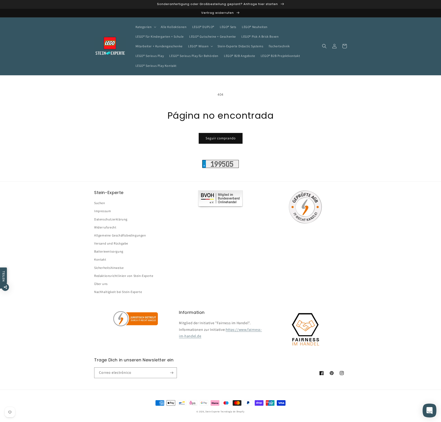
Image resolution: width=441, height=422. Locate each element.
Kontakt (100, 259)
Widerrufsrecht (105, 227)
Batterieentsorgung (108, 251)
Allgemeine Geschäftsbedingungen (120, 235)
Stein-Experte (212, 411)
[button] (145, 27)
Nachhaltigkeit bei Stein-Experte (118, 292)
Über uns (101, 284)
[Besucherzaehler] (220, 166)
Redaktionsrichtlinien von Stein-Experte (123, 276)
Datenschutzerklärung (110, 219)
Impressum (102, 211)
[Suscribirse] (172, 372)
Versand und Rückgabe (111, 243)
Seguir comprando (221, 138)
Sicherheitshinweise (109, 268)
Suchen (99, 203)
